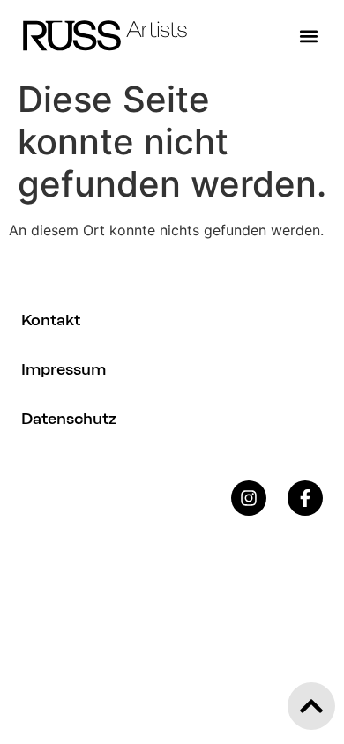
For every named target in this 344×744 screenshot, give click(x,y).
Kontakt (50, 320)
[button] (308, 35)
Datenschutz (68, 419)
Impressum (63, 369)
